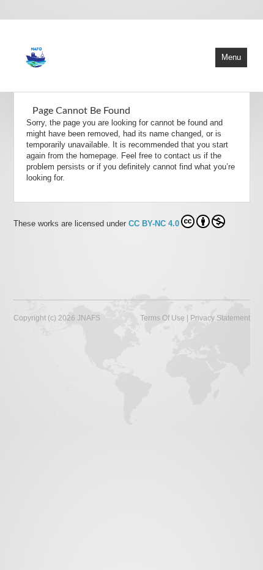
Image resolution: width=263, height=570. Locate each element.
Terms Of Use (162, 318)
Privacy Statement (220, 318)
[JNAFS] (90, 54)
